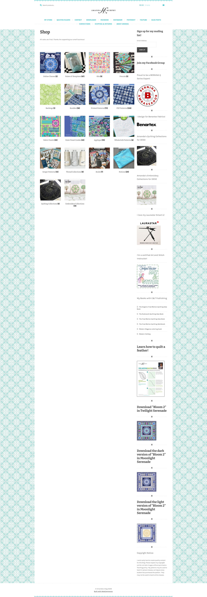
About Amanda (123, 24)
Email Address (142, 41)
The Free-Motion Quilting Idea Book (152, 319)
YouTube (143, 20)
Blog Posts (156, 20)
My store (48, 20)
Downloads (91, 20)
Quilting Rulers (63, 20)
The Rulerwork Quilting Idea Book (151, 314)
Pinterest (131, 20)
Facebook (105, 20)
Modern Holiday (145, 334)
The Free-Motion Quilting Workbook (152, 324)
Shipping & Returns (103, 24)
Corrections (84, 24)
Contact (78, 20)
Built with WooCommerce (103, 591)
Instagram (117, 20)
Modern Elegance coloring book (150, 329)
